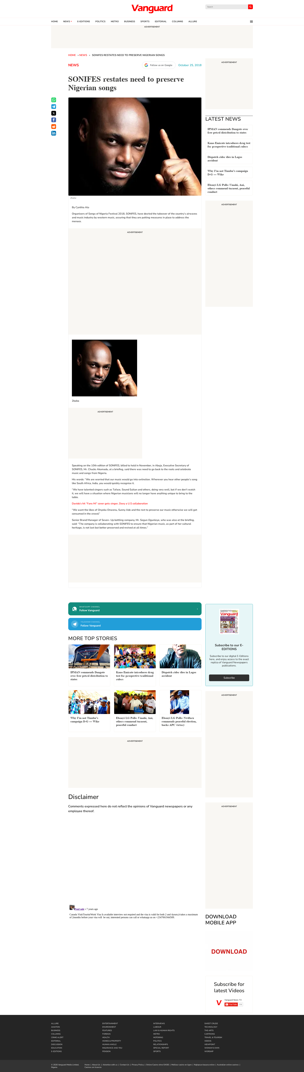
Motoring (158, 1037)
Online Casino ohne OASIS (157, 1064)
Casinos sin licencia (93, 1067)
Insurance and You (112, 1048)
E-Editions (56, 1051)
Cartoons (209, 1034)
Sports (144, 21)
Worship (208, 1051)
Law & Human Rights (163, 1030)
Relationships (160, 1044)
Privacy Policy (138, 1064)
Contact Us (124, 1064)
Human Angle (109, 1044)
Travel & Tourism (213, 1037)
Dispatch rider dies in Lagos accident (225, 158)
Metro (115, 21)
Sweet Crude (211, 1023)
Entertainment (110, 1023)
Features (107, 1030)
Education (56, 1048)
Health (106, 1037)
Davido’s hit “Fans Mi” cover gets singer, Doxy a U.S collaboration (110, 503)
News (66, 21)
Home (54, 21)
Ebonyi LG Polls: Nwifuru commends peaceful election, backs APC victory (179, 721)
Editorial (161, 21)
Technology (210, 1027)
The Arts (208, 1030)
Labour (157, 1027)
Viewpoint (209, 1044)
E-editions (83, 21)
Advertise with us (110, 1064)
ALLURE (192, 21)
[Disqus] (135, 862)
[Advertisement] (135, 281)
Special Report (161, 1048)
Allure (55, 1023)
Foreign (106, 1034)
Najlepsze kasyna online (204, 1064)
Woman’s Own (211, 1048)
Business (129, 21)
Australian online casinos (228, 1064)
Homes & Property (111, 1041)
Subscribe (229, 678)
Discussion (56, 1044)
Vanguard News (152, 8)
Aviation (55, 1027)
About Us (96, 1064)
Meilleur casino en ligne (181, 1064)
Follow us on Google (161, 65)
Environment (109, 1027)
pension (106, 1051)
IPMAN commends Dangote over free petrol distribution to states (228, 130)
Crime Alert (57, 1037)
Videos (207, 1041)
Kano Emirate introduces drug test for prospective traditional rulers (229, 144)
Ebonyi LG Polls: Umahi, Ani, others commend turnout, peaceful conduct (229, 188)
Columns (177, 21)
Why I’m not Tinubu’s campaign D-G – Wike (228, 172)
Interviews (159, 1023)
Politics (100, 21)
